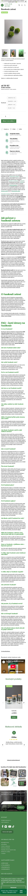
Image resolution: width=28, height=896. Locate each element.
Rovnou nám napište (7, 831)
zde (2, 883)
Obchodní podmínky (5, 847)
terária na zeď (4, 191)
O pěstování (4, 863)
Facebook (3, 826)
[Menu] (2, 5)
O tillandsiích (5, 865)
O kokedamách (5, 869)
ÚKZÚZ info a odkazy (5, 851)
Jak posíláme (4, 844)
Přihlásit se (20, 807)
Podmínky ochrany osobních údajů (8, 849)
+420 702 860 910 (5, 822)
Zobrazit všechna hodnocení (13, 760)
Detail (14, 717)
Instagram (5, 826)
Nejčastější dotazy (5, 842)
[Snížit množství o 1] (3, 116)
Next (24, 702)
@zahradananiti (13, 826)
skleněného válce (16, 191)
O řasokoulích (5, 867)
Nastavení (13, 887)
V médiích (3, 853)
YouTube (9, 826)
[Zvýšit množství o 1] (8, 116)
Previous (3, 702)
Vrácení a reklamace (5, 846)
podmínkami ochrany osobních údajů (8, 807)
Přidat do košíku (8, 121)
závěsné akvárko (13, 185)
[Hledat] (19, 5)
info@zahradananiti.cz (6, 820)
